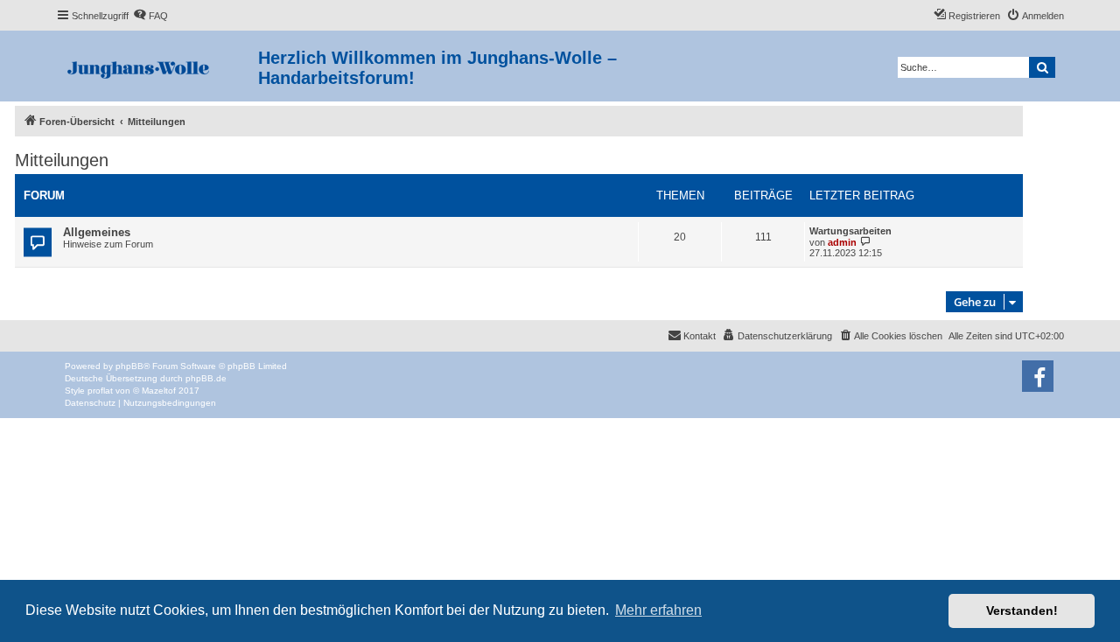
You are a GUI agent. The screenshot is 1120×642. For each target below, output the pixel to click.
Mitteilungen (61, 160)
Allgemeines (96, 232)
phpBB (130, 366)
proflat (100, 390)
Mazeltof (159, 390)
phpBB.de (206, 378)
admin (842, 242)
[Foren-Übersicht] (157, 66)
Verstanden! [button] (1022, 611)
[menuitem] (150, 15)
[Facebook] (1038, 376)
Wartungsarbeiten (850, 231)
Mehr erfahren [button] (658, 610)
